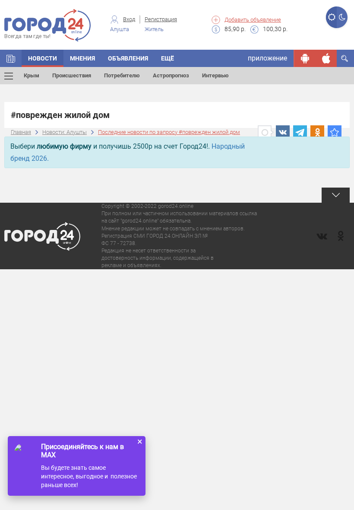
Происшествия (71, 75)
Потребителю (122, 75)
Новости (42, 58)
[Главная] (11, 58)
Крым (31, 75)
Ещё (167, 58)
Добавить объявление (252, 19)
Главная (21, 132)
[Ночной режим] (342, 17)
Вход (129, 19)
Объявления (128, 58)
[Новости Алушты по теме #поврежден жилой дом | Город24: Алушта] (334, 132)
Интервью (215, 75)
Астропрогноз (171, 75)
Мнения (82, 58)
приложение (267, 58)
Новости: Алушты (64, 132)
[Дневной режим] (331, 17)
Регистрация (161, 19)
